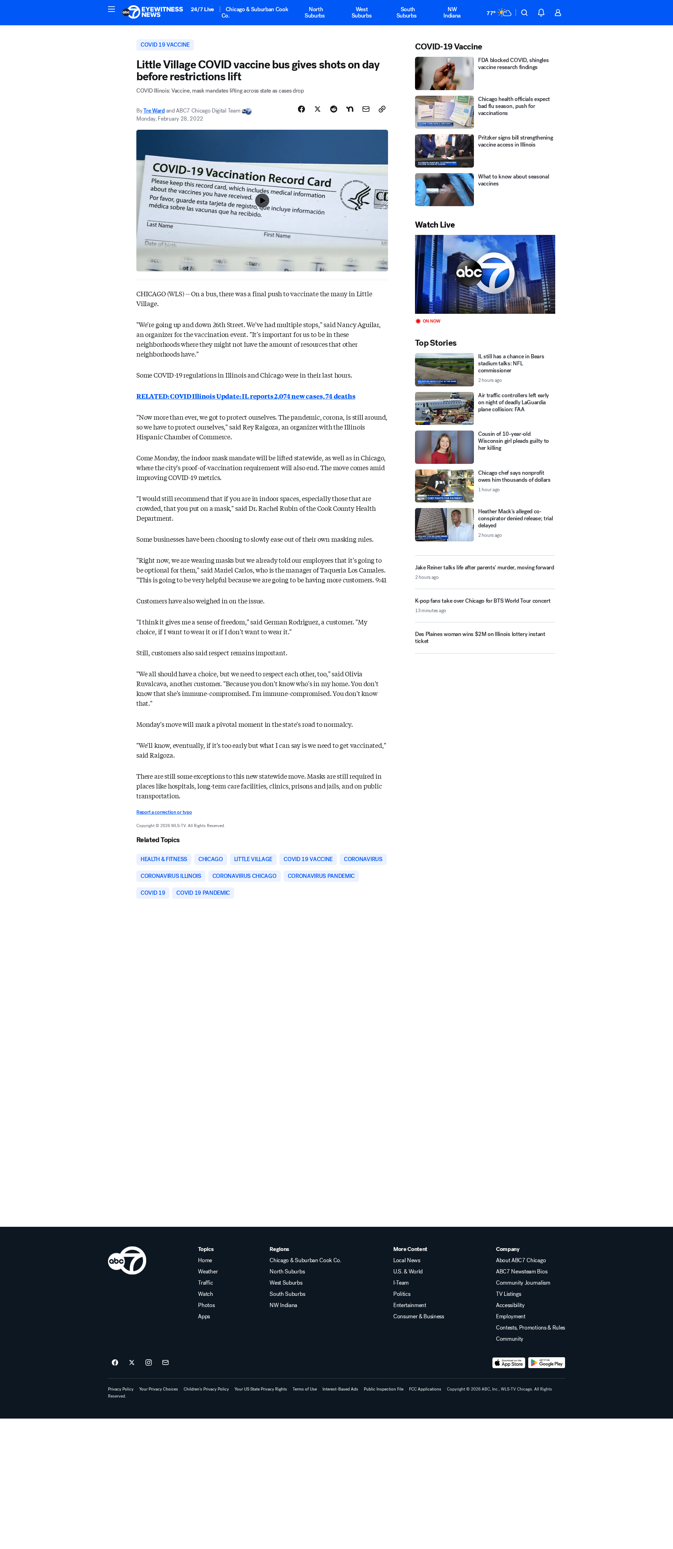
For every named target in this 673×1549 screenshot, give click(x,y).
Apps (204, 1316)
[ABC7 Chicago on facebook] (115, 1363)
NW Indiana (452, 12)
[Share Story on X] (318, 109)
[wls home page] (127, 1260)
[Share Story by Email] (366, 109)
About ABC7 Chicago (521, 1260)
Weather (208, 1271)
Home (205, 1260)
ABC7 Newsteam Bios (521, 1271)
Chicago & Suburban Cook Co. (255, 12)
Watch (205, 1294)
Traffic (205, 1283)
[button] (111, 9)
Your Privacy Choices (158, 1389)
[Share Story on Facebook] (301, 109)
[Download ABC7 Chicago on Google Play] (546, 1362)
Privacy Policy (121, 1389)
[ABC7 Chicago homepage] (153, 12)
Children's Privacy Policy (206, 1389)
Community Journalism (523, 1283)
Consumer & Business (418, 1316)
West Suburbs (362, 12)
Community (509, 1339)
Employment (510, 1316)
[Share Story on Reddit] (334, 109)
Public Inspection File (383, 1389)
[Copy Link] (382, 109)
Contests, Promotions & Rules (530, 1328)
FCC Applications (425, 1389)
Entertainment (409, 1305)
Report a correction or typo (164, 812)
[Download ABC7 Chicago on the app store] (509, 1362)
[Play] (485, 274)
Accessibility (510, 1305)
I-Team (401, 1283)
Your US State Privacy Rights (260, 1389)
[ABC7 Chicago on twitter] (132, 1363)
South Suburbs (406, 12)
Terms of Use (305, 1389)
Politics (401, 1294)
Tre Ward (153, 110)
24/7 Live (202, 9)
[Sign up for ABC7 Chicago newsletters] (165, 1363)
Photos (206, 1305)
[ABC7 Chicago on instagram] (149, 1363)
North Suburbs (315, 12)
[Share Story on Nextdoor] (350, 109)
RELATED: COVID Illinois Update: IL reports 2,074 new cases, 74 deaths (245, 395)
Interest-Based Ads (340, 1389)
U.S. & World (408, 1271)
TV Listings (508, 1294)
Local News (406, 1260)
